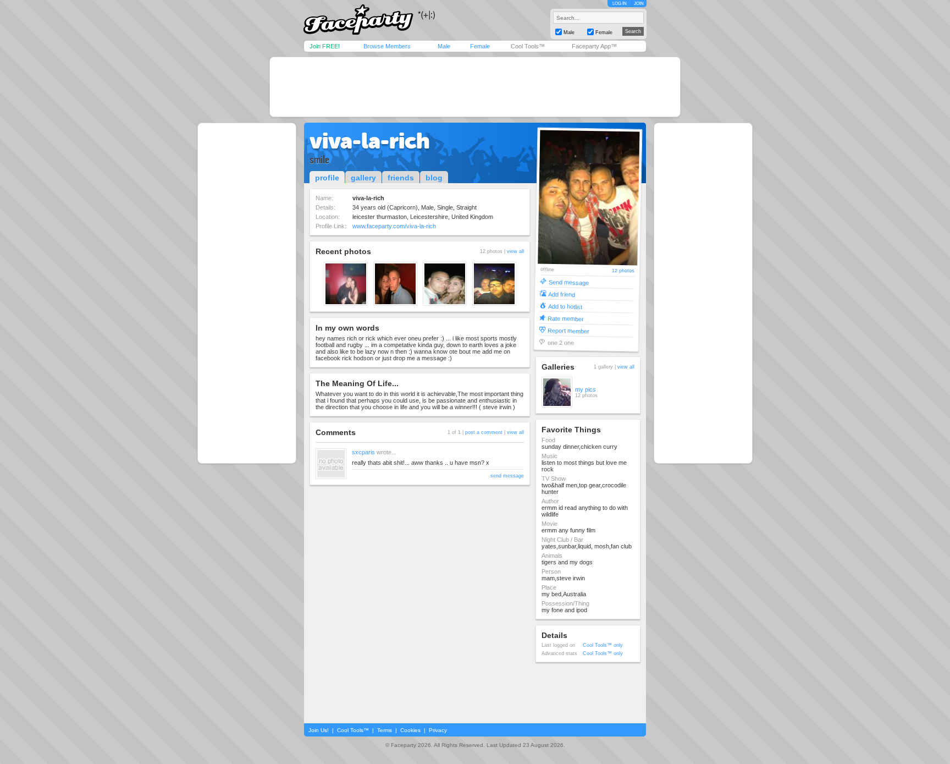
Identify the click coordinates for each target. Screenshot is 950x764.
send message (507, 476)
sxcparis (363, 452)
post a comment (483, 432)
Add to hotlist (565, 306)
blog (434, 177)
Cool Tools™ (528, 46)
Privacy (438, 730)
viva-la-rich (370, 140)
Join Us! (318, 730)
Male (444, 46)
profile (327, 177)
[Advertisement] (475, 87)
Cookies (410, 730)
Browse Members (387, 46)
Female (480, 46)
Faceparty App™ (594, 46)
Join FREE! (325, 46)
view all (515, 251)
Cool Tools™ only (603, 645)
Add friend (561, 294)
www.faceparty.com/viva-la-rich (394, 226)
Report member (568, 330)
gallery (363, 177)
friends (401, 177)
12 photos (623, 271)
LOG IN (619, 3)
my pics (585, 389)
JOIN (639, 3)
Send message (569, 281)
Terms (384, 730)
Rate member (566, 318)
